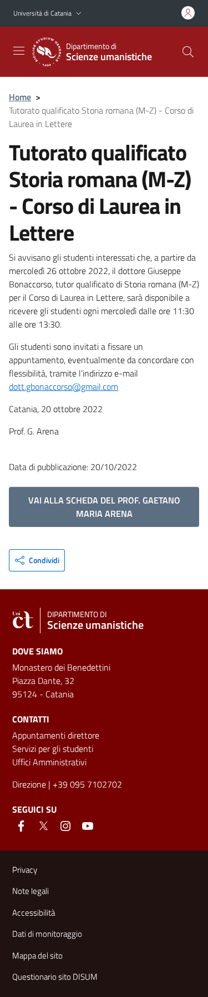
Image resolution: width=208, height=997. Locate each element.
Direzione (29, 784)
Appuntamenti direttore (55, 735)
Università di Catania (42, 13)
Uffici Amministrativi (49, 762)
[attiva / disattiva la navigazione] (19, 50)
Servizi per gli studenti (52, 748)
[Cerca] (188, 51)
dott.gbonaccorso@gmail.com (63, 386)
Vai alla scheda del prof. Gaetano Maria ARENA (104, 506)
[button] (79, 13)
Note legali (30, 890)
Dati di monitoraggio (47, 933)
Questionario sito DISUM (55, 976)
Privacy (24, 869)
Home (20, 97)
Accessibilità (33, 912)
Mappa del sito (37, 955)
